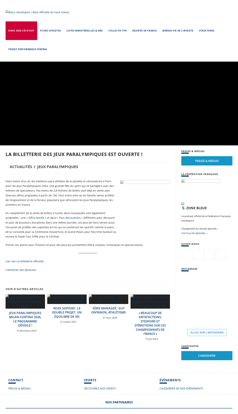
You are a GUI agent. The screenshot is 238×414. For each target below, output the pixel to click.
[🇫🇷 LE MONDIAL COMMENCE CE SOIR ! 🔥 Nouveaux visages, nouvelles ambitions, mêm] (224, 299)
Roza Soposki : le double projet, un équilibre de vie (67, 312)
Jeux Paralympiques (57, 166)
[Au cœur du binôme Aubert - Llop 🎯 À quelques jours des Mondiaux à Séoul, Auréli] (224, 281)
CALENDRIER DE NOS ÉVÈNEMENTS (181, 388)
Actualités (21, 166)
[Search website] (54, 49)
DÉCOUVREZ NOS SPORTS (100, 388)
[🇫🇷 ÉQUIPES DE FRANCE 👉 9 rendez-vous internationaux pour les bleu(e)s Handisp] (224, 316)
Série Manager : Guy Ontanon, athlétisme (108, 310)
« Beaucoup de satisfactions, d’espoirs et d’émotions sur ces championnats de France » (150, 323)
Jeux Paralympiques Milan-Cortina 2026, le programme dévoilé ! (25, 319)
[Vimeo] (221, 254)
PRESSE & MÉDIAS (19, 388)
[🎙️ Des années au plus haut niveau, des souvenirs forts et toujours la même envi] (206, 316)
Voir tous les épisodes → (194, 233)
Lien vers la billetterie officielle (25, 261)
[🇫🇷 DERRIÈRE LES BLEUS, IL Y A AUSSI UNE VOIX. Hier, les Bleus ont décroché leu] (189, 299)
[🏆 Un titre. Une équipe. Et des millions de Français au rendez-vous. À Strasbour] (189, 281)
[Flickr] (210, 254)
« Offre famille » (36, 217)
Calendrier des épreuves (21, 270)
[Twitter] (187, 254)
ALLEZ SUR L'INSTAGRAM (206, 332)
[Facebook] (198, 254)
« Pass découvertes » (70, 217)
